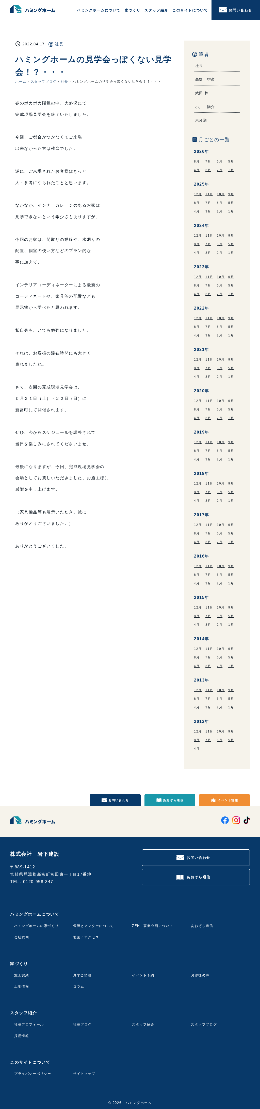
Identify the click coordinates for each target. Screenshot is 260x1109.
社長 (59, 44)
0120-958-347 (38, 882)
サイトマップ (84, 1074)
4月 (197, 170)
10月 (221, 194)
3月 (208, 170)
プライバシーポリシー (32, 1074)
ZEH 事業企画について (152, 926)
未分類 (201, 120)
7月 (208, 161)
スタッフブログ (44, 81)
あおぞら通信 (173, 800)
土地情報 (21, 986)
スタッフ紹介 (143, 1024)
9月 (231, 194)
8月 (197, 161)
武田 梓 (201, 93)
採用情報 (21, 1036)
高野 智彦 (205, 79)
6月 (219, 161)
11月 (209, 194)
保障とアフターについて (93, 926)
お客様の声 (200, 975)
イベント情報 (228, 800)
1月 (231, 170)
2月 (219, 170)
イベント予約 (143, 975)
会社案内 (21, 937)
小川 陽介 (205, 107)
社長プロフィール (29, 1024)
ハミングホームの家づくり (36, 926)
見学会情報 (82, 975)
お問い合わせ (240, 10)
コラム (78, 986)
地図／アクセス (86, 937)
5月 (231, 161)
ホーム (20, 81)
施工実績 (21, 975)
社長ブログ (82, 1024)
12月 (198, 194)
